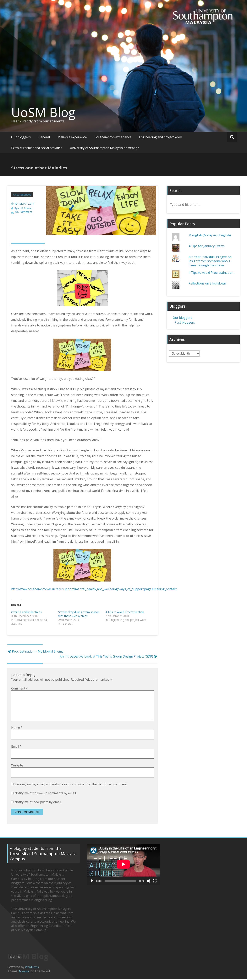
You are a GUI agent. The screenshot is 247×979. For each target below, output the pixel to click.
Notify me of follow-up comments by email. (45, 793)
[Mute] (149, 881)
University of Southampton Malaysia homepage (104, 148)
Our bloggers (21, 137)
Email (16, 746)
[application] (123, 864)
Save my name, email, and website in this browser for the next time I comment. (71, 784)
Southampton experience (113, 137)
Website (17, 765)
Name (16, 727)
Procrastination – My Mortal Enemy (37, 651)
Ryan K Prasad (23, 208)
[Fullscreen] (155, 881)
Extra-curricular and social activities (36, 148)
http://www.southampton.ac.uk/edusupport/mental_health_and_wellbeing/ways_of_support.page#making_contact (94, 589)
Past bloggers (185, 322)
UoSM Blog (43, 112)
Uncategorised (22, 194)
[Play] (92, 881)
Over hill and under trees (26, 612)
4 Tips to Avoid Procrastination (124, 612)
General (44, 137)
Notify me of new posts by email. (38, 802)
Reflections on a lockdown (207, 283)
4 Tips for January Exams (207, 246)
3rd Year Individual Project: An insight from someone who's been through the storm (210, 261)
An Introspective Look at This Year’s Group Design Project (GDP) (106, 656)
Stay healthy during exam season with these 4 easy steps (79, 614)
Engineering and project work (160, 137)
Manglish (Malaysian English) (210, 235)
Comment (19, 688)
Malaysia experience (72, 137)
